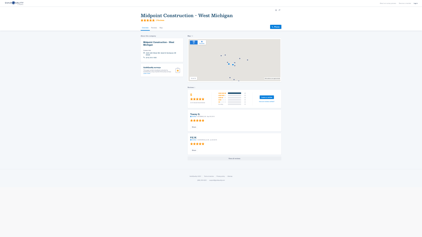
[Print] (276, 10)
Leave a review (266, 97)
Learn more (146, 73)
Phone (277, 27)
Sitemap (229, 176)
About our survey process (388, 3)
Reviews (154, 28)
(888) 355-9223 (202, 180)
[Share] (279, 10)
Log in (416, 3)
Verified (194, 116)
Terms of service (209, 176)
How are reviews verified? (267, 101)
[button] (239, 81)
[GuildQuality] (14, 3)
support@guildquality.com (217, 180)
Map (161, 28)
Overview (145, 28)
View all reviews (234, 158)
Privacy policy (220, 176)
